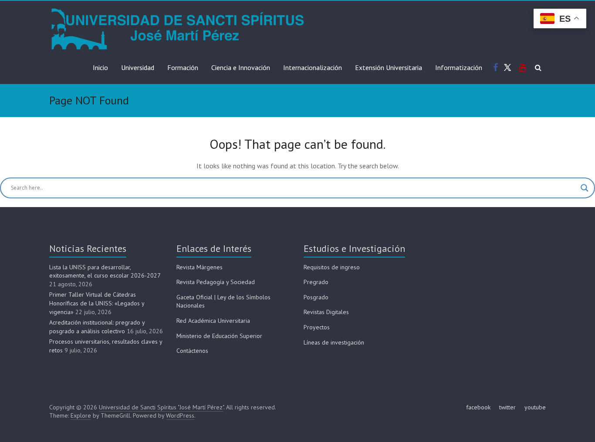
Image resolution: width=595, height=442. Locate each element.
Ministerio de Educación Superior (219, 336)
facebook (478, 407)
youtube (535, 407)
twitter (507, 407)
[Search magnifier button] (584, 188)
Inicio (100, 67)
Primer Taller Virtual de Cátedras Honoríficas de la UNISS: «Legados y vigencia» (96, 303)
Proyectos (317, 327)
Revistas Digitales (326, 312)
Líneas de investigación (334, 342)
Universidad (137, 67)
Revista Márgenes (199, 267)
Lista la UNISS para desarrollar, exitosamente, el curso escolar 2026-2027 (104, 271)
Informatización (458, 67)
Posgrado (316, 297)
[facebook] (495, 68)
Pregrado (316, 282)
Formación (182, 67)
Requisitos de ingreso (332, 267)
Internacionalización (312, 67)
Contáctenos (192, 351)
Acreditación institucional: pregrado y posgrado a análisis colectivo (97, 326)
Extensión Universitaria (388, 67)
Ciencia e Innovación (240, 67)
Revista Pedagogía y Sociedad (215, 282)
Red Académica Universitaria (213, 321)
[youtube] (522, 68)
